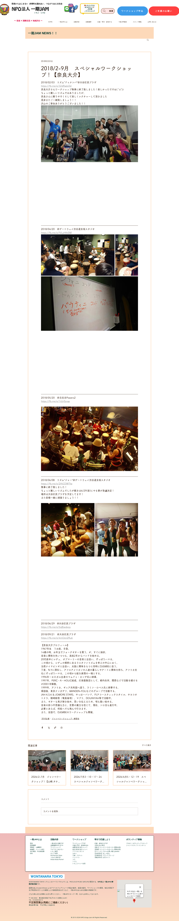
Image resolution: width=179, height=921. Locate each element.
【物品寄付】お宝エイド (102, 857)
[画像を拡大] (78, 255)
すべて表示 (146, 745)
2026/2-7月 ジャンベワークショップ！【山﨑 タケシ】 (46, 780)
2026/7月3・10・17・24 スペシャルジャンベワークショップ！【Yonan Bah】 (89, 780)
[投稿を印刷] (61, 727)
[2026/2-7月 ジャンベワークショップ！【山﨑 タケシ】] (47, 760)
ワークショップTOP (78, 843)
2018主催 (45, 719)
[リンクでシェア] (55, 727)
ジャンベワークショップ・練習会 (65, 719)
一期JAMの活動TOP (56, 843)
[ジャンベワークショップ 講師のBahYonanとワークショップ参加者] (132, 760)
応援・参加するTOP (101, 843)
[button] (148, 40)
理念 (31, 843)
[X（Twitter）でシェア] (48, 727)
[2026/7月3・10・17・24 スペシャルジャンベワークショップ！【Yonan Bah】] (89, 760)
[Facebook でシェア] (42, 727)
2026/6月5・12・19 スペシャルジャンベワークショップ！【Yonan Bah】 (131, 780)
